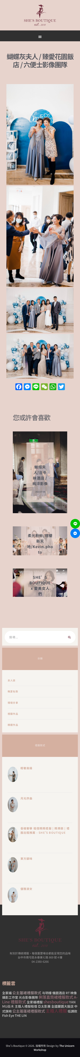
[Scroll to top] (54, 202)
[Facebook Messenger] (75, 533)
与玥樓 (47, 993)
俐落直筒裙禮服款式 (56, 997)
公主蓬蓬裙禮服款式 (28, 1011)
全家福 (7, 993)
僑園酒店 (58, 993)
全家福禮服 (35, 1002)
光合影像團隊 (28, 997)
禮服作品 (13, 713)
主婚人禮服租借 (26, 1006)
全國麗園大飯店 (62, 1006)
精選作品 (13, 724)
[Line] (75, 523)
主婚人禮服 (56, 1011)
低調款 (72, 1011)
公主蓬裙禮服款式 (26, 992)
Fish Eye (8, 1015)
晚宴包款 (13, 691)
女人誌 (12, 680)
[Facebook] (19, 387)
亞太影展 (44, 1006)
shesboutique (55, 1001)
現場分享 (13, 702)
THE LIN (21, 1015)
